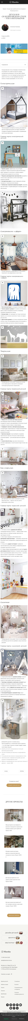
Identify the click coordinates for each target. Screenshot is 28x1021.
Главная (4, 8)
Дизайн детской (11, 933)
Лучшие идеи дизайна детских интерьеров (16, 8)
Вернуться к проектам (14, 915)
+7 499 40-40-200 (5, 957)
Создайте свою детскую (14, 785)
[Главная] (14, 2)
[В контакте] (7, 1005)
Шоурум (11, 938)
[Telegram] (10, 1005)
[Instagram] (10, 1008)
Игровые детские (14, 10)
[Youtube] (17, 1005)
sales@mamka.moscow (6, 960)
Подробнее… (22, 1018)
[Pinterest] (14, 1008)
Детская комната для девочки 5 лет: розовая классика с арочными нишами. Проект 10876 (14, 904)
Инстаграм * (10, 943)
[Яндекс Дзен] (17, 1008)
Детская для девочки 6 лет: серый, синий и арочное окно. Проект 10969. (13, 879)
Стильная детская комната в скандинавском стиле (14, 756)
